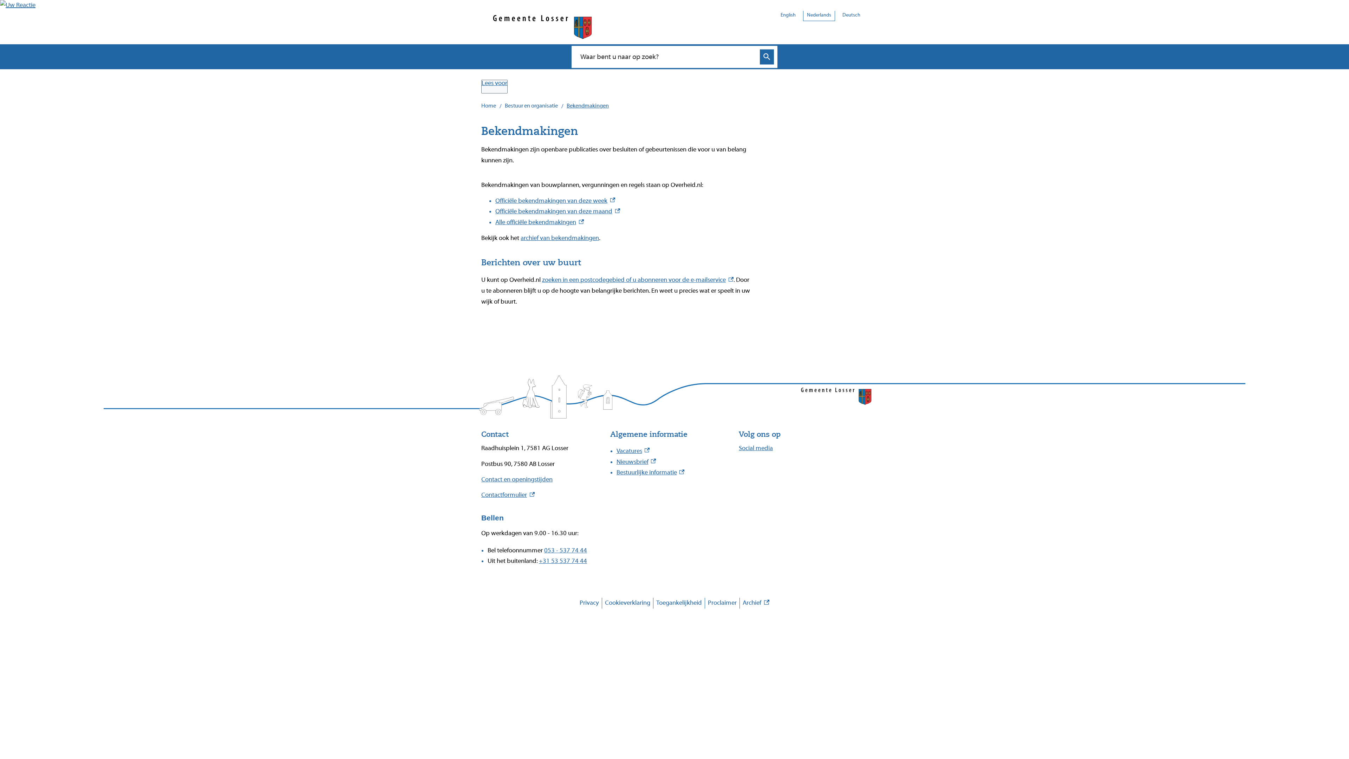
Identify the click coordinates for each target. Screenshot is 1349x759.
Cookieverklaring (627, 602)
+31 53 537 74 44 (563, 561)
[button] (17, 5)
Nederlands (819, 15)
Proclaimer (722, 602)
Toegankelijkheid (679, 602)
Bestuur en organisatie (531, 106)
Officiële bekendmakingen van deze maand (557, 211)
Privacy (589, 602)
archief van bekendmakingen (560, 238)
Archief (756, 604)
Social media (756, 448)
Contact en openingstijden (517, 479)
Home (488, 106)
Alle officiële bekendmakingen (539, 222)
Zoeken (767, 56)
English (788, 15)
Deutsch (851, 15)
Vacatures (633, 451)
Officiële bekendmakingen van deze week (555, 201)
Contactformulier (508, 495)
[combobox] (667, 56)
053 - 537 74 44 (565, 550)
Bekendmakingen (588, 106)
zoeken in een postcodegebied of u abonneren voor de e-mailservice (638, 280)
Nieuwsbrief (636, 462)
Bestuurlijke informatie (651, 472)
